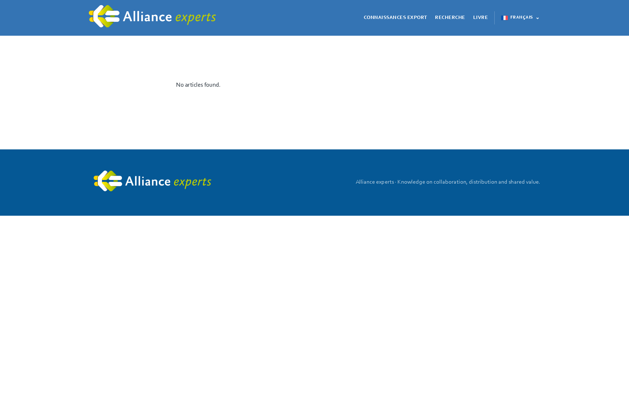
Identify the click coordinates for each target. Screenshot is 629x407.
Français (521, 17)
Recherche (450, 17)
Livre (480, 17)
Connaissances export (395, 17)
